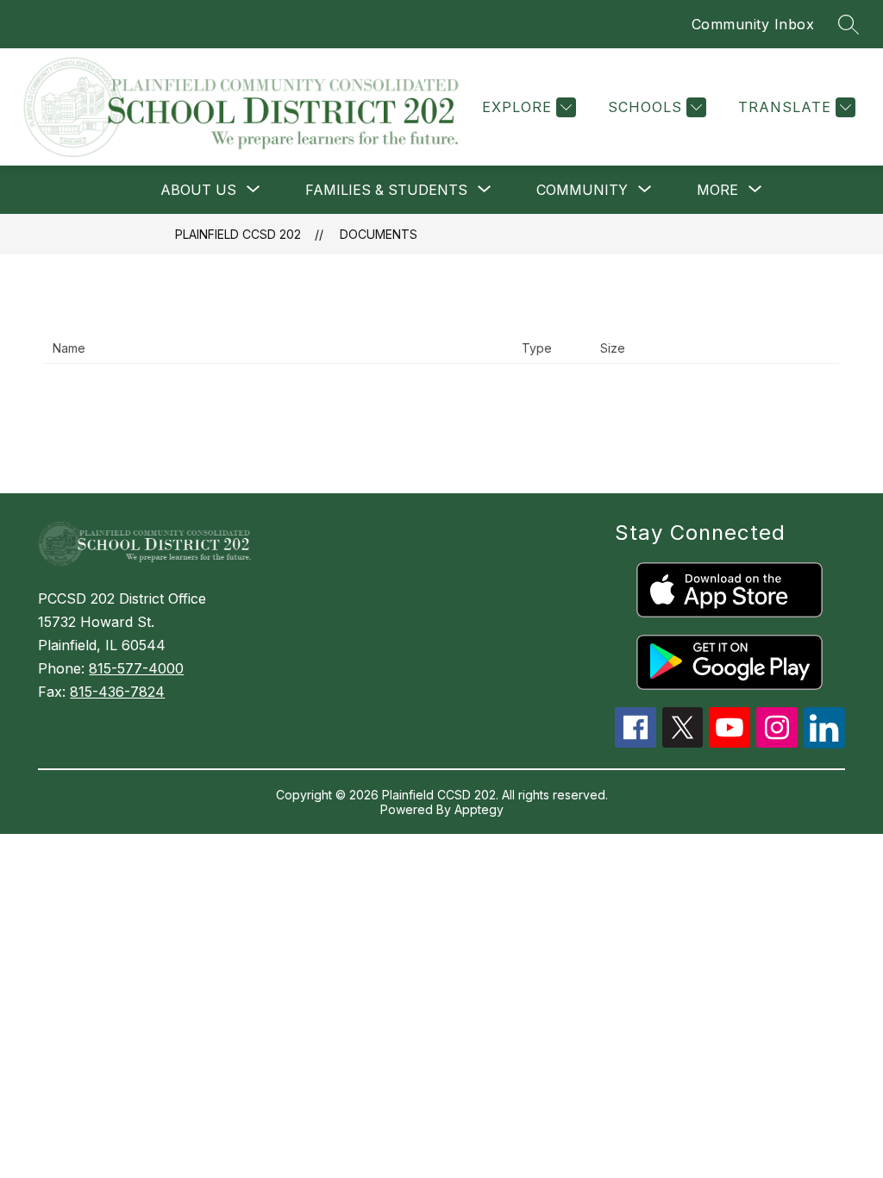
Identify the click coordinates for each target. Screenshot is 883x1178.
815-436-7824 (117, 691)
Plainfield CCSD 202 (238, 234)
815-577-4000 (136, 668)
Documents (378, 234)
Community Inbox (753, 24)
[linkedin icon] (824, 743)
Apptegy (479, 809)
